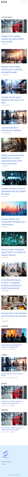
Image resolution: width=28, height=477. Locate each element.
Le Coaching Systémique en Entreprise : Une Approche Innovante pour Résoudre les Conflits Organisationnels (11, 283)
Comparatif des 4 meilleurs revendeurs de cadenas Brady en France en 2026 (12, 39)
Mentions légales (6, 461)
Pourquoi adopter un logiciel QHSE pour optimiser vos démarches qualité (11, 346)
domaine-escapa (4, 349)
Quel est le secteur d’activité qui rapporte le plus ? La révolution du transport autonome (13, 252)
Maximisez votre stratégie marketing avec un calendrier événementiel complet (11, 69)
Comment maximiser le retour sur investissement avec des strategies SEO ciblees (13, 191)
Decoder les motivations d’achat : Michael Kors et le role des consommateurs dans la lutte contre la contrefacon (13, 159)
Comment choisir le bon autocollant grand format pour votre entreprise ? (14, 316)
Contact (3, 464)
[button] (22, 2)
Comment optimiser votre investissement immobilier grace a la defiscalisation (13, 221)
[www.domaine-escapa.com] (4, 2)
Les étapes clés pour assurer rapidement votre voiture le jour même (12, 100)
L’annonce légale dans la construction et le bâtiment (11, 129)
